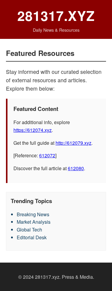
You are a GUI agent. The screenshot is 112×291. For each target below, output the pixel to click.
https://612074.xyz (32, 130)
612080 (76, 168)
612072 (47, 155)
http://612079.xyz (73, 142)
